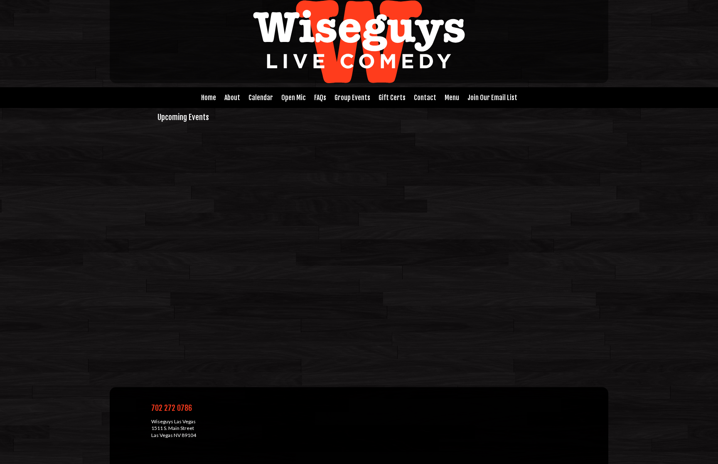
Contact (425, 97)
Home (208, 97)
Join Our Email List (492, 97)
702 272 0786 (171, 407)
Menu (452, 97)
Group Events (352, 97)
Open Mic (293, 97)
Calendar (260, 97)
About (232, 97)
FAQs (320, 97)
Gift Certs (392, 97)
